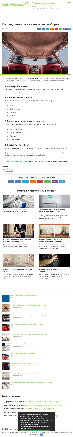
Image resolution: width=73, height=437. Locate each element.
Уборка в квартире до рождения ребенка (40, 409)
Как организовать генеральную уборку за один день (29, 315)
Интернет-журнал (43, 3)
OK (41, 434)
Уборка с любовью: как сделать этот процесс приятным (17, 240)
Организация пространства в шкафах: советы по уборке (43, 405)
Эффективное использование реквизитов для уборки (52, 211)
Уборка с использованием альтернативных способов (50, 240)
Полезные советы (16, 298)
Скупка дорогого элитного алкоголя (24, 363)
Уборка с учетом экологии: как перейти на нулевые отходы (32, 383)
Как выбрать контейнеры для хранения (25, 344)
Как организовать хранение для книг (24, 295)
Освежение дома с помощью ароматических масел (29, 334)
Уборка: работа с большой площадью (50, 270)
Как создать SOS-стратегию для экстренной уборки (43, 402)
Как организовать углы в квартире (23, 354)
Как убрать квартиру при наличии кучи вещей (27, 324)
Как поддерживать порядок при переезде (26, 373)
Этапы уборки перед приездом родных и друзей (28, 305)
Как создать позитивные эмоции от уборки (17, 270)
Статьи (13, 365)
